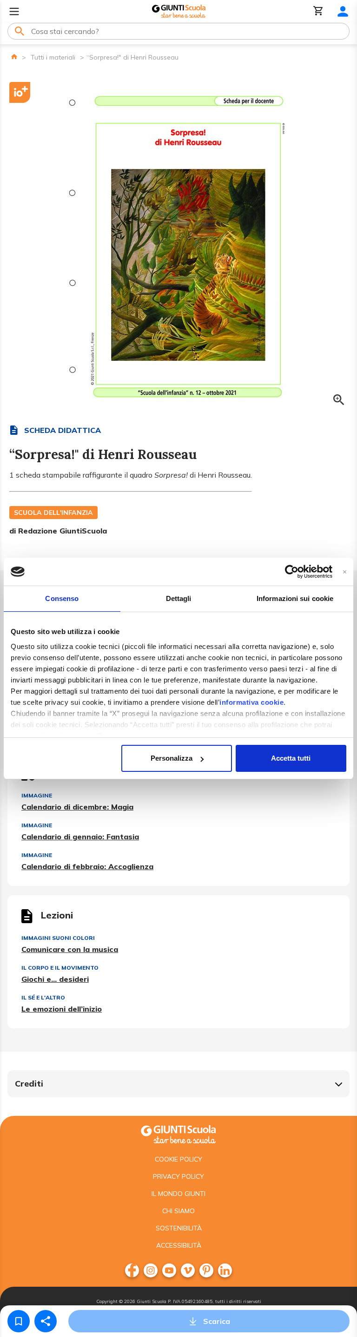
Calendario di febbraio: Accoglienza (87, 866)
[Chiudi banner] (344, 572)
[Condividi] (45, 1321)
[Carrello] (318, 11)
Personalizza (171, 758)
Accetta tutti (291, 758)
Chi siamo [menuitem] (178, 1211)
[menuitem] (132, 1270)
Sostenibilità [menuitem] (179, 1228)
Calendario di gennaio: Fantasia (80, 836)
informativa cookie (251, 702)
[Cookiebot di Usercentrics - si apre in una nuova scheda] (291, 572)
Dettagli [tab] (179, 598)
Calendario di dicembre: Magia (77, 806)
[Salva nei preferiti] (18, 1321)
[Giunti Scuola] (178, 11)
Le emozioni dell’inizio (61, 1008)
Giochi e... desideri (55, 979)
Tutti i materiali (53, 57)
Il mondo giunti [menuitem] (178, 1193)
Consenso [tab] (62, 598)
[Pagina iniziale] (14, 56)
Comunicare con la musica (69, 949)
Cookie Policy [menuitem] (178, 1159)
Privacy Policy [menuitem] (178, 1176)
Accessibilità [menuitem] (178, 1245)
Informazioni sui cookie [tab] (295, 598)
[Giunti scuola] (178, 1133)
